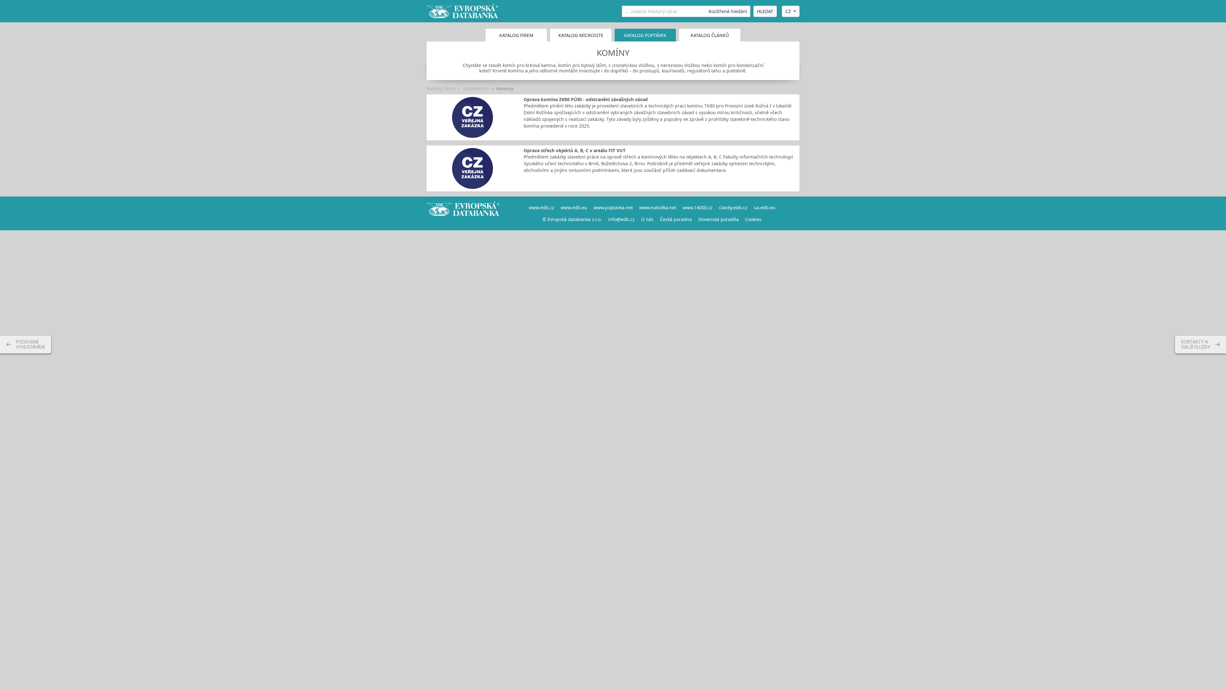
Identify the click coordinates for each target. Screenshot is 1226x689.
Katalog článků (710, 35)
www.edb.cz (541, 207)
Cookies (753, 219)
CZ (788, 11)
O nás (647, 219)
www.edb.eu (574, 207)
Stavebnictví (476, 88)
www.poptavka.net (613, 207)
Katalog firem (516, 35)
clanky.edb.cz (733, 207)
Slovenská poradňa (718, 219)
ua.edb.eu (765, 207)
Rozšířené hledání (727, 11)
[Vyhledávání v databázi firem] (463, 213)
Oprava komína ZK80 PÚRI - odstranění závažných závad (586, 99)
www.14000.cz (698, 207)
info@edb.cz (621, 219)
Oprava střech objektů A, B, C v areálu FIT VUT (574, 150)
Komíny (504, 88)
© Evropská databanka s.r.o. (572, 219)
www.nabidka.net (657, 207)
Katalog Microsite (580, 35)
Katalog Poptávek (645, 35)
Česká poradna (676, 219)
